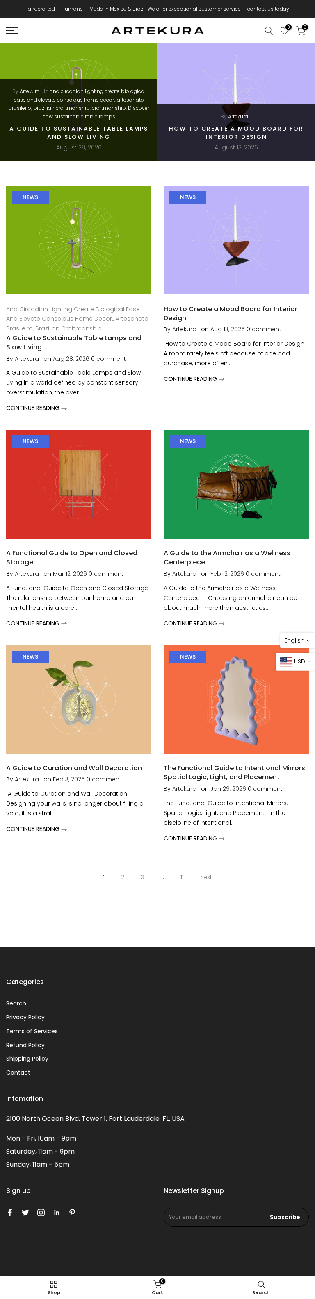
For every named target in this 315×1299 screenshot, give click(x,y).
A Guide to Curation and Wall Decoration (74, 768)
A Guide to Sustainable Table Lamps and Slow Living (78, 132)
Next (206, 877)
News (30, 197)
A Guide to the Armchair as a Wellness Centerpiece (227, 557)
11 (182, 877)
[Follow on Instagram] (41, 1213)
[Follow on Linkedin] (56, 1213)
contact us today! (268, 8)
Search (16, 1003)
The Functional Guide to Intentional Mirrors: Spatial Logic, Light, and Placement (235, 772)
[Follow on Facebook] (10, 1213)
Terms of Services (32, 1031)
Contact (18, 1072)
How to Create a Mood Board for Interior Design (236, 132)
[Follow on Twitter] (25, 1213)
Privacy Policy (25, 1017)
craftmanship (109, 107)
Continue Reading (33, 408)
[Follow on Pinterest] (72, 1213)
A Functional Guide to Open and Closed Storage (71, 557)
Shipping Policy (27, 1059)
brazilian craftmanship (61, 107)
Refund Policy (25, 1045)
